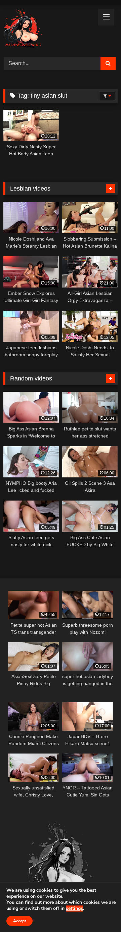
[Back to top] (100, 912)
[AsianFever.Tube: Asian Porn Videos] (49, 30)
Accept (19, 921)
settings (74, 908)
